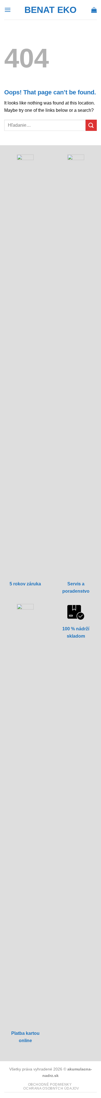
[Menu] (7, 10)
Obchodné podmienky (50, 1084)
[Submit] (91, 125)
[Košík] (94, 10)
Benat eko (50, 9)
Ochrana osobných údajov (51, 1088)
